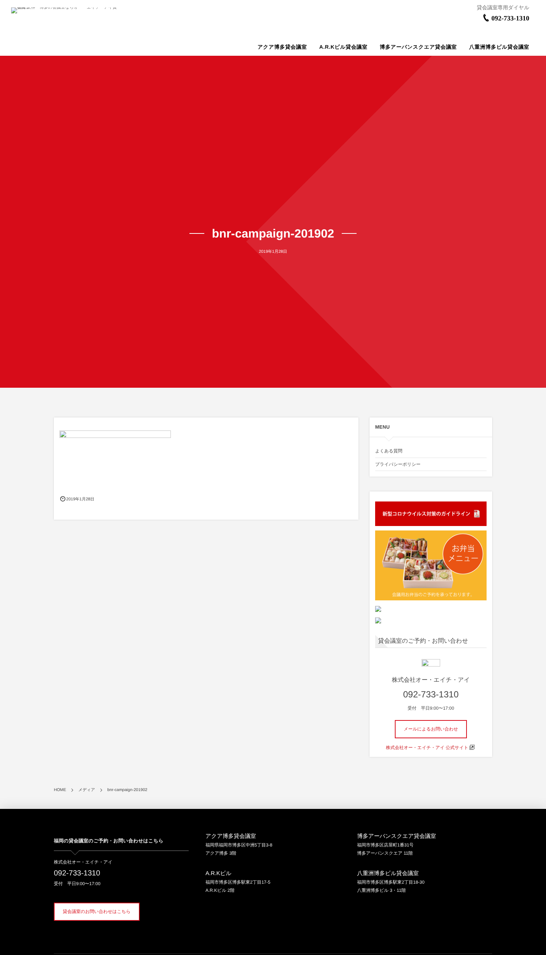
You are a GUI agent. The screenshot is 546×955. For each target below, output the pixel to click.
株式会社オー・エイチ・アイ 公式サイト (427, 747)
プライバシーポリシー (397, 464)
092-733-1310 (510, 18)
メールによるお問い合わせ (431, 729)
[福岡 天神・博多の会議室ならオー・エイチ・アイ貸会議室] (64, 10)
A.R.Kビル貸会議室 (343, 47)
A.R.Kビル (218, 873)
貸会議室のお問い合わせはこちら (97, 911)
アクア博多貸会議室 (282, 47)
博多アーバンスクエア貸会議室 (418, 47)
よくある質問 (388, 451)
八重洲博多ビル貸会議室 (499, 47)
